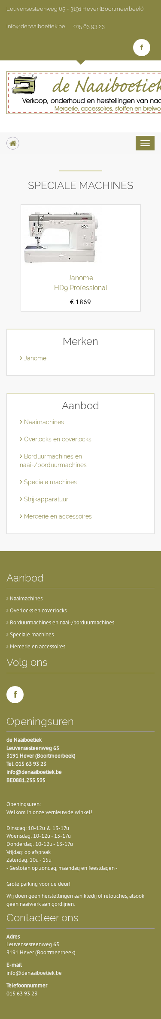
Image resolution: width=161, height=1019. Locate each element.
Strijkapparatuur (45, 499)
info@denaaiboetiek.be (35, 26)
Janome (34, 358)
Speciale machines (49, 482)
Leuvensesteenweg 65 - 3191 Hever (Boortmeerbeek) (74, 9)
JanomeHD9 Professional (80, 283)
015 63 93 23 (89, 26)
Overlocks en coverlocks (56, 439)
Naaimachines (43, 422)
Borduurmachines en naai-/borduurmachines (61, 622)
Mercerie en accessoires (57, 516)
